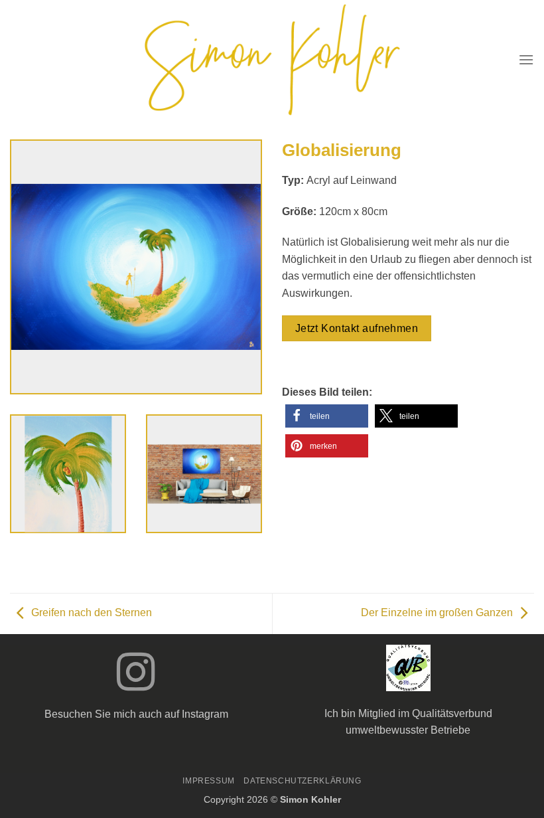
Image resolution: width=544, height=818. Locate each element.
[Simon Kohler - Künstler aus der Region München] (272, 60)
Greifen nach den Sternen (91, 613)
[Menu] (526, 59)
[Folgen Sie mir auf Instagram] (136, 675)
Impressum (208, 780)
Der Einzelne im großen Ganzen (437, 613)
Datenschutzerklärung (302, 780)
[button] (326, 416)
